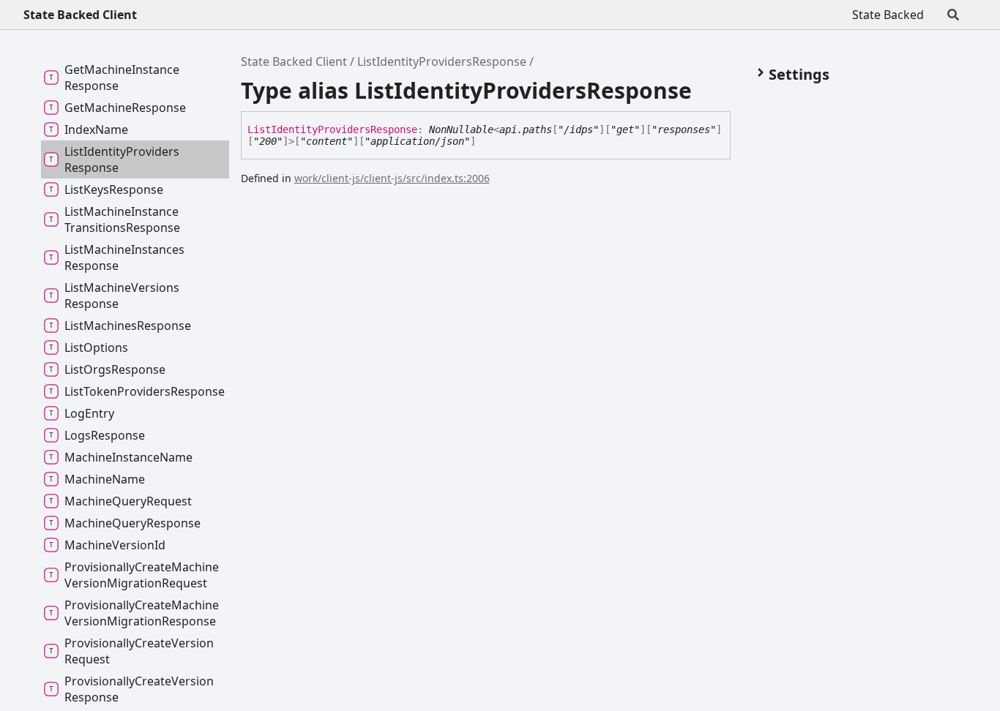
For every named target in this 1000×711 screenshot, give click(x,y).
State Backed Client (80, 15)
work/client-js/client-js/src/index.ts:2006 (392, 178)
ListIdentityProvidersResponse (441, 61)
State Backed (888, 15)
